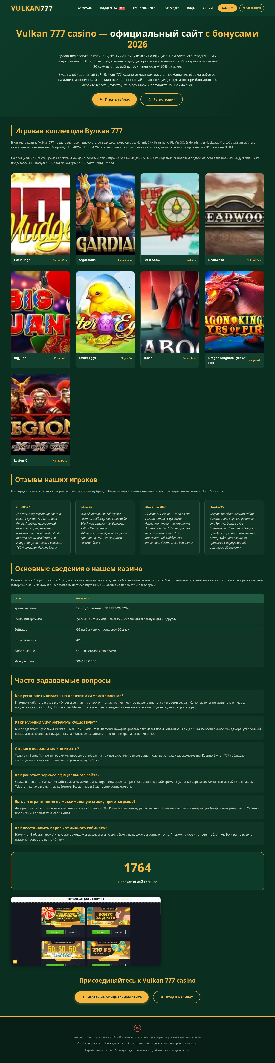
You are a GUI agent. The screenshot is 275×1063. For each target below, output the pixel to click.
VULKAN (32, 8)
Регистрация (164, 99)
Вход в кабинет (179, 997)
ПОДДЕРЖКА (112, 8)
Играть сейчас (117, 99)
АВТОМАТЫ (85, 8)
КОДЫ (191, 8)
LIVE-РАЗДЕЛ (171, 8)
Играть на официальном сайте (114, 997)
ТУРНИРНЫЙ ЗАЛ (144, 8)
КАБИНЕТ (227, 8)
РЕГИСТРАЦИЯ (251, 8)
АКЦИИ (208, 8)
